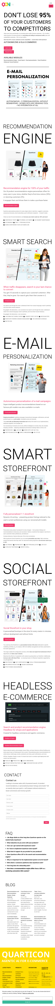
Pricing (43, 981)
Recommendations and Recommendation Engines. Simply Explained (7, 975)
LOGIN (50, 3)
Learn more (8, 48)
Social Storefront (9, 639)
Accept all (27, 1002)
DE (47, 973)
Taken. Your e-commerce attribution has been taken (39, 893)
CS (49, 973)
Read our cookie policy (28, 993)
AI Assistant (19, 987)
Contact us (43, 979)
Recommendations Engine (10, 60)
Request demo (8, 52)
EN (42, 973)
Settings (27, 998)
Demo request (46, 981)
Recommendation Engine (11, 205)
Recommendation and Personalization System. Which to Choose (40, 918)
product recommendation (34, 983)
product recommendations (34, 981)
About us (47, 979)
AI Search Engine (9, 300)
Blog (49, 979)
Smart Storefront (42, 60)
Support (50, 981)
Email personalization (31, 60)
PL (44, 973)
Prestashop (31, 975)
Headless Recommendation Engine (13, 745)
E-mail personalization (10, 412)
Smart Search (21, 60)
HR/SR (43, 975)
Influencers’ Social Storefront (11, 62)
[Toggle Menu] (13, 4)
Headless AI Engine (10, 738)
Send (46, 822)
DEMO (51, 6)
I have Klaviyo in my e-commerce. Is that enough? (26, 893)
